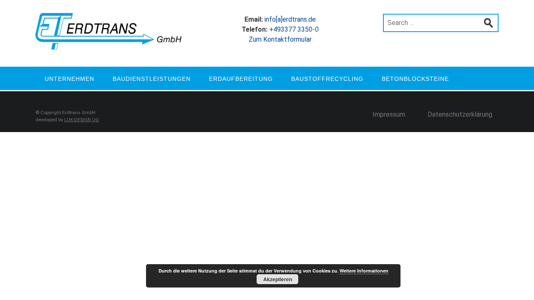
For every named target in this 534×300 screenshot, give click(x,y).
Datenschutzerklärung (460, 114)
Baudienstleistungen (152, 78)
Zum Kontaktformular (280, 39)
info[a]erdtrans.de (290, 19)
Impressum (389, 114)
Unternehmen (69, 78)
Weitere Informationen (364, 271)
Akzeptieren (277, 279)
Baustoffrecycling (327, 78)
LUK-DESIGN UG (81, 119)
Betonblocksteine (415, 78)
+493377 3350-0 (294, 29)
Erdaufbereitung (241, 78)
